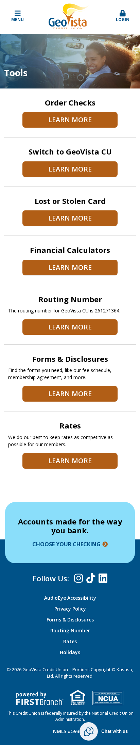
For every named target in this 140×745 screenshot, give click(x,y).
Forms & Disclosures (70, 619)
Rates (70, 641)
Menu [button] (17, 19)
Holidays (70, 652)
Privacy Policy (70, 608)
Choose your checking (66, 544)
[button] (122, 16)
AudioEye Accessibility (70, 598)
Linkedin (103, 578)
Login (122, 19)
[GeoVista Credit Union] (70, 16)
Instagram (78, 578)
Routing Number (70, 630)
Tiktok (90, 578)
